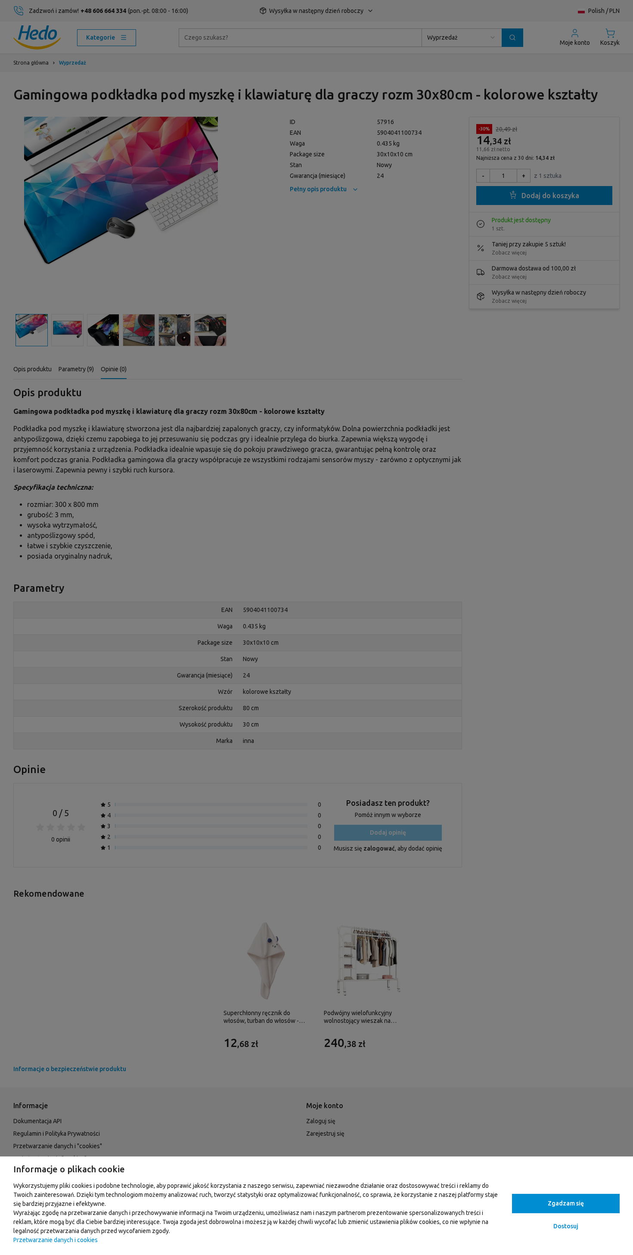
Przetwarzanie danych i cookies (55, 1239)
